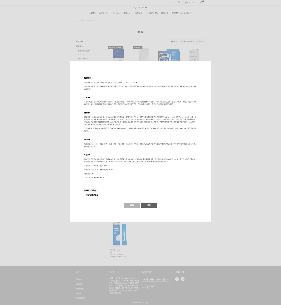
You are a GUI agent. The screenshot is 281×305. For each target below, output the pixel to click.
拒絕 (132, 205)
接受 (149, 205)
